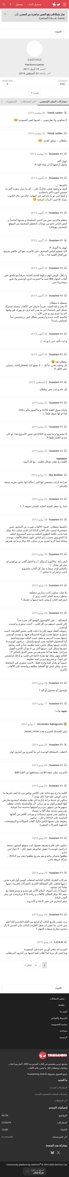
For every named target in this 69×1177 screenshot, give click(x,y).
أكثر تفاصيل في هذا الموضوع (39, 15)
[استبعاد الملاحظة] (5, 14)
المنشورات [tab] (11, 101)
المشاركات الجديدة (58, 1087)
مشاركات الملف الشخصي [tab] (53, 101)
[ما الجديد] (10, 4)
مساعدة (63, 1030)
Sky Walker (56, 474)
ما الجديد (62, 1080)
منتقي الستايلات (57, 998)
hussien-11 (56, 153)
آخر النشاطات (61, 1100)
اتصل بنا (63, 1011)
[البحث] (4, 4)
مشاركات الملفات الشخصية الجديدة (51, 1094)
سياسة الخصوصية (59, 1024)
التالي (29, 965)
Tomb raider (55, 112)
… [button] (40, 965)
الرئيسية (63, 1037)
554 (62, 84)
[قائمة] (64, 4)
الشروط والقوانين (59, 1017)
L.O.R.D (58, 942)
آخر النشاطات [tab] (28, 101)
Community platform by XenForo (37, 1164)
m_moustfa (7, 1136)
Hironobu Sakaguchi (50, 724)
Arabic (61, 1005)
